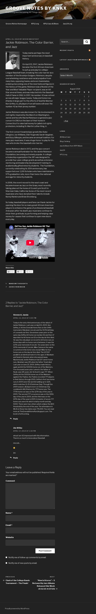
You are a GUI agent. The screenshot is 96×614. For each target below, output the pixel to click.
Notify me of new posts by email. (22, 563)
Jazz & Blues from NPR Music (71, 146)
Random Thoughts (18, 283)
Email (9, 525)
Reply (15, 419)
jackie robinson (17, 287)
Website (10, 537)
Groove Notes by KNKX (36, 8)
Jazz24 (62, 150)
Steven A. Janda (20, 315)
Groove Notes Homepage (16, 24)
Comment (10, 481)
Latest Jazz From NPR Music (74, 60)
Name (9, 513)
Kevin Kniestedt (31, 39)
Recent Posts (67, 50)
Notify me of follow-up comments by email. (27, 557)
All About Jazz (65, 137)
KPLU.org (35, 24)
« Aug (66, 121)
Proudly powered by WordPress (17, 609)
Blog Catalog (65, 141)
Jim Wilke (17, 428)
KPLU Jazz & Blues (51, 24)
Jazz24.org (67, 24)
